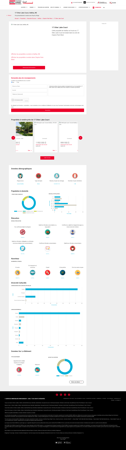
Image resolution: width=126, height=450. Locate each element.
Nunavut (90, 402)
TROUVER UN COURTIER (43, 7)
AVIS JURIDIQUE (110, 398)
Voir (29, 150)
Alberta (20, 402)
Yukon (86, 402)
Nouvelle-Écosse (73, 402)
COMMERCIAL (99, 398)
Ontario (13, 402)
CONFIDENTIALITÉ (117, 398)
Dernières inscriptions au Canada (29, 412)
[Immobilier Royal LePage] (21, 2)
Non (13, 82)
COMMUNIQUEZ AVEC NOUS (68, 398)
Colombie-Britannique (27, 402)
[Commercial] (102, 2)
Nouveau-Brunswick (46, 402)
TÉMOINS (112, 400)
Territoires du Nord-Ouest (64, 402)
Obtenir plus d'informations (29, 67)
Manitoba (33, 402)
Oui (18, 82)
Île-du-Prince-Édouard (81, 402)
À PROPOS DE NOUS (83, 7)
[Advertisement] (104, 47)
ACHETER (23, 7)
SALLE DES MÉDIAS (78, 398)
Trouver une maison (8, 402)
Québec (17, 402)
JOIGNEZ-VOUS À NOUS (68, 7)
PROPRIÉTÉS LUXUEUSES (91, 398)
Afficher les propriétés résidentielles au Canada (13, 412)
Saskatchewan (38, 402)
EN (104, 7)
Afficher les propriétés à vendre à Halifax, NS (25, 54)
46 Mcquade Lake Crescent (66, 144)
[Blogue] (113, 2)
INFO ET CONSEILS (54, 7)
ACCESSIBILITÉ (118, 400)
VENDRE (32, 7)
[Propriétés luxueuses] (89, 2)
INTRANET (104, 398)
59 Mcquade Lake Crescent (41, 144)
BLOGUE (84, 398)
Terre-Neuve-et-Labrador (54, 402)
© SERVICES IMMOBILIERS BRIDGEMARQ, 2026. (18, 398)
